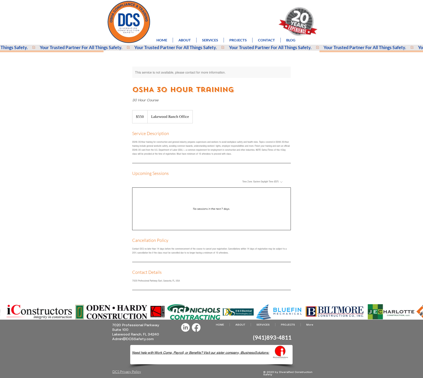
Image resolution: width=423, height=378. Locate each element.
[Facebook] (196, 327)
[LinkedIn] (185, 327)
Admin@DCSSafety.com (133, 339)
